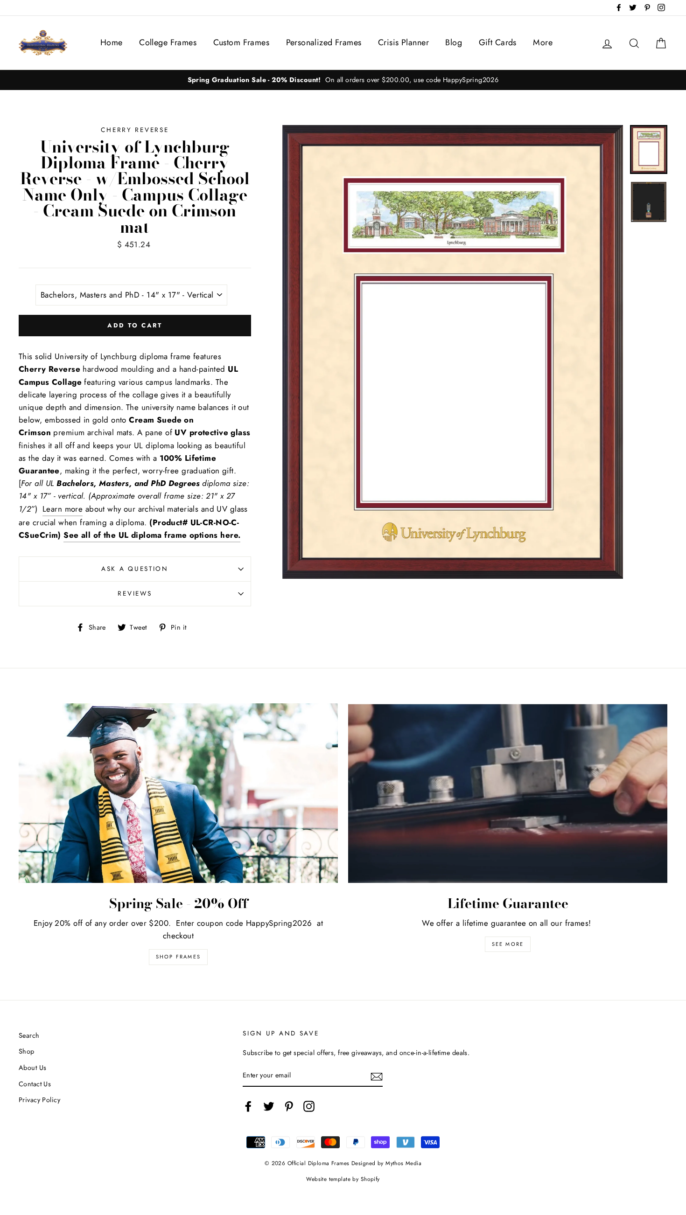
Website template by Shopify (342, 1179)
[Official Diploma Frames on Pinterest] (288, 1106)
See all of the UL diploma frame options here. (151, 535)
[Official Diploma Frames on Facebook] (248, 1106)
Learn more (62, 508)
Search (29, 1035)
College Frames (167, 42)
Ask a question (134, 568)
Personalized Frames (324, 42)
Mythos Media (403, 1163)
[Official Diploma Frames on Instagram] (309, 1106)
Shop (27, 1051)
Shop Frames (178, 956)
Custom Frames (241, 42)
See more (508, 944)
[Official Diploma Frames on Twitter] (268, 1106)
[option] (452, 352)
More (543, 42)
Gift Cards (498, 42)
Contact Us (35, 1084)
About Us (32, 1067)
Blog (453, 42)
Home (111, 42)
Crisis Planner (403, 42)
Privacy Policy (39, 1099)
